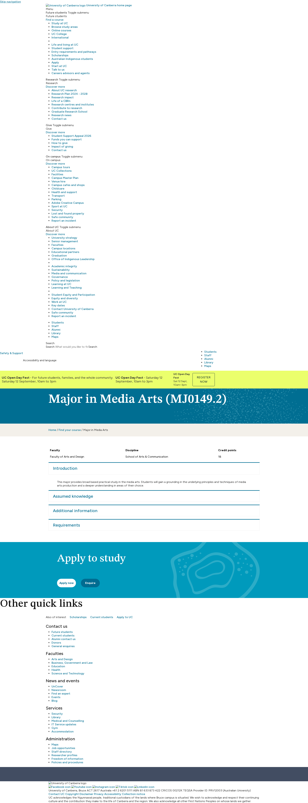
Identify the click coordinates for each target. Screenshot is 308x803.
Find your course (70, 430)
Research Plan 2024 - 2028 (70, 93)
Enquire (90, 583)
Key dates (58, 305)
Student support (62, 48)
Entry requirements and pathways (74, 51)
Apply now (66, 583)
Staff (55, 326)
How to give (60, 143)
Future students (62, 632)
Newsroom (59, 690)
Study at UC (60, 23)
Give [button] (49, 125)
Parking (56, 199)
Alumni (56, 329)
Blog (54, 700)
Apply (55, 62)
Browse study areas (65, 27)
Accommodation (63, 731)
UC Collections (62, 170)
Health (56, 670)
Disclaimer (86, 794)
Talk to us (58, 69)
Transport (58, 195)
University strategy (64, 237)
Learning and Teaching (67, 287)
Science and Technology (68, 673)
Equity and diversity (65, 298)
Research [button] (52, 79)
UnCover (57, 686)
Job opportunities (63, 748)
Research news (61, 115)
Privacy (99, 794)
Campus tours (61, 167)
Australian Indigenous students (72, 59)
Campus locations (63, 248)
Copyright (72, 794)
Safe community (62, 217)
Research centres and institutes (73, 104)
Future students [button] (56, 12)
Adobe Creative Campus (68, 202)
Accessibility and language (40, 360)
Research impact (63, 97)
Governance (60, 277)
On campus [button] (53, 156)
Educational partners (65, 252)
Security (57, 210)
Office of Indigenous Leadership (73, 259)
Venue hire (58, 181)
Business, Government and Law (72, 662)
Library (56, 333)
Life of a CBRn (61, 101)
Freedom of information (67, 758)
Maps (55, 336)
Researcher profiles (64, 755)
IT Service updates (64, 724)
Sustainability (61, 269)
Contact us (59, 118)
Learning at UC (61, 284)
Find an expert (61, 693)
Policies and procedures (67, 762)
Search (50, 346)
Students (58, 322)
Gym (55, 728)
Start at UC (59, 66)
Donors (56, 642)
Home (52, 430)
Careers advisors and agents (71, 73)
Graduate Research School (69, 111)
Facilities (57, 174)
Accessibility (112, 794)
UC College (59, 34)
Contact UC (56, 794)
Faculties (57, 245)
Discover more (55, 86)
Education (58, 666)
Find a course (54, 19)
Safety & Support (11, 353)
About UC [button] (52, 227)
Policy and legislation (66, 280)
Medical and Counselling (68, 720)
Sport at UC (59, 206)
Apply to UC (125, 617)
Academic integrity (64, 266)
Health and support (64, 192)
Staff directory (62, 751)
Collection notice (133, 794)
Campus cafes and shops (68, 185)
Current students (101, 617)
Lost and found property (68, 213)
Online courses (61, 30)
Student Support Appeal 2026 (71, 136)
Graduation (59, 255)
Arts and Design (62, 659)
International (60, 37)
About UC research (64, 90)
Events (56, 697)
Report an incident (64, 220)
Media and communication (69, 273)
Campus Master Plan (65, 178)
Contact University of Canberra (73, 309)
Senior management (65, 241)
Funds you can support (67, 139)
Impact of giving (62, 146)
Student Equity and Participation (73, 294)
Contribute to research (67, 108)
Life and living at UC (65, 44)
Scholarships (60, 55)
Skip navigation (10, 1)
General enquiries (63, 646)
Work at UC (59, 302)
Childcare (58, 188)
